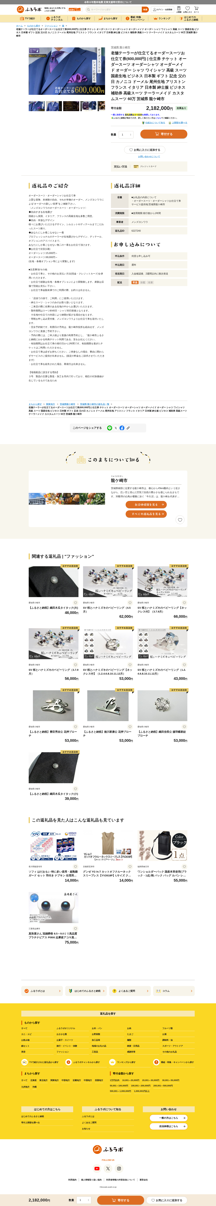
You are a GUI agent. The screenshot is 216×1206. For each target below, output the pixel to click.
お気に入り (187, 12)
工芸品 (95, 1052)
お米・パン (97, 1028)
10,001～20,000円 (130, 1080)
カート (196, 12)
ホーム (19, 26)
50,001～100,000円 (119, 1085)
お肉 (129, 1028)
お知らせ (86, 1128)
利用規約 (72, 1180)
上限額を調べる (179, 122)
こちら (158, 118)
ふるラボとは (88, 1116)
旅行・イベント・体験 (67, 1046)
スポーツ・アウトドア (172, 1046)
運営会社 (144, 1180)
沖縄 (34, 1087)
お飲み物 (25, 1040)
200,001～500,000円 (163, 1085)
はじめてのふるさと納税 (32, 1116)
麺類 (129, 1040)
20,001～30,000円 (150, 1080)
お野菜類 (96, 1034)
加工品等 (96, 1040)
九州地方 (25, 1087)
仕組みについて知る (155, 122)
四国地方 (99, 1080)
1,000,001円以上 (142, 1091)
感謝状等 (131, 1052)
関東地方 (50, 404)
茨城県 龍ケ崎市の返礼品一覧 (94, 404)
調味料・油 (167, 1040)
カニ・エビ (26, 1034)
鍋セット (25, 1046)
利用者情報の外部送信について (120, 1180)
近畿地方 (77, 1080)
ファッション (51, 26)
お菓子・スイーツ (65, 1040)
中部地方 (66, 1080)
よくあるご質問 (89, 1122)
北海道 (33, 1080)
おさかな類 (62, 1034)
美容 (23, 1052)
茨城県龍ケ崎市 (67, 404)
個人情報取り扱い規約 (91, 1180)
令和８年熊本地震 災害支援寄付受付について (108, 2)
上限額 (178, 12)
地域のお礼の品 (99, 1046)
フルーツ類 (167, 1028)
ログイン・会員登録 (164, 10)
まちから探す (35, 404)
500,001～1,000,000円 (120, 1091)
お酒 (164, 1034)
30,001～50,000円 (170, 1080)
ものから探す (33, 26)
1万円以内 (114, 1080)
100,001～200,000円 (140, 1085)
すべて (24, 1028)
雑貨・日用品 (133, 1046)
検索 (145, 9)
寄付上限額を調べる (30, 1122)
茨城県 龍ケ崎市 (120, 47)
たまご (130, 1034)
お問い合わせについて (149, 156)
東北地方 (43, 1080)
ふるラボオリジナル (66, 1028)
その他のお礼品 (169, 1052)
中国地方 (88, 1080)
